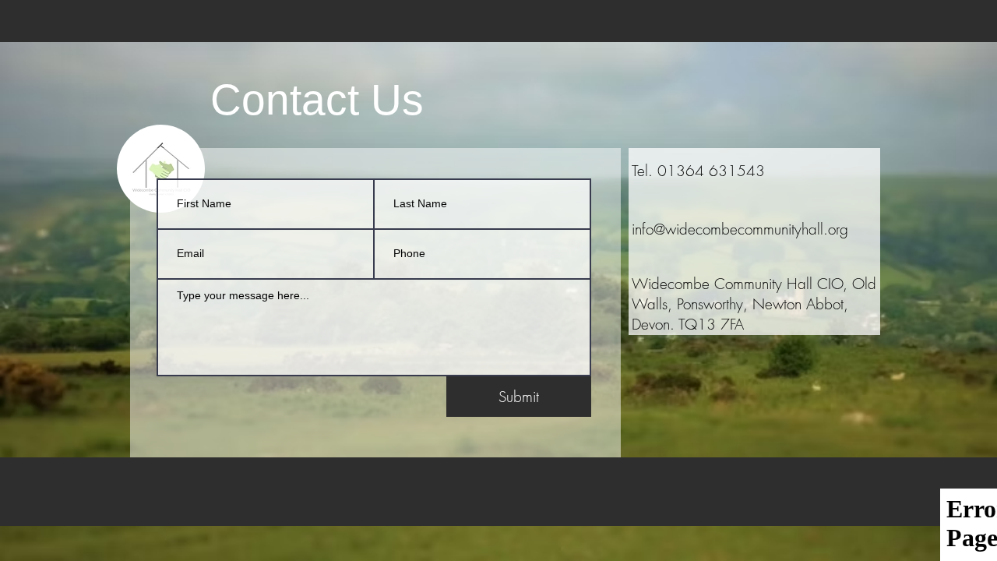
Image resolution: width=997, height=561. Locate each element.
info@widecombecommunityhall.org (740, 229)
